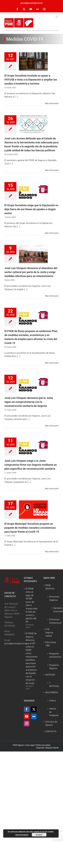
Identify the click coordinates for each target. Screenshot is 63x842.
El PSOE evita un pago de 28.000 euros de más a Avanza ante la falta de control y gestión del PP (32, 605)
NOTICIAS (50, 674)
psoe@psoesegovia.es (32, 3)
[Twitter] (34, 709)
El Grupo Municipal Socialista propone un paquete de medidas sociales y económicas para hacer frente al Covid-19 (30, 527)
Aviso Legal (29, 745)
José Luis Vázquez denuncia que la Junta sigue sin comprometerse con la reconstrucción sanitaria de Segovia (28, 401)
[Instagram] (26, 723)
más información (21, 835)
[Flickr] (34, 716)
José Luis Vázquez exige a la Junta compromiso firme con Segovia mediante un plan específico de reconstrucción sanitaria (30, 464)
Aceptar (39, 834)
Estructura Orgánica (52, 598)
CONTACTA (51, 731)
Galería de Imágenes (52, 712)
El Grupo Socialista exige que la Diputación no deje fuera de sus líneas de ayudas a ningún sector (31, 209)
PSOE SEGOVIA (49, 587)
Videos (52, 700)
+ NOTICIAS (52, 684)
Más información (52, 103)
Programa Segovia (52, 667)
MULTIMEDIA (51, 692)
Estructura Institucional (52, 621)
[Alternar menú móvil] (57, 16)
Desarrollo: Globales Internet (47, 748)
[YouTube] (26, 716)
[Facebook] (26, 709)
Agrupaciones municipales (53, 610)
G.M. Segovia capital (49, 632)
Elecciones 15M (50, 644)
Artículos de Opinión (51, 723)
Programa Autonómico (52, 655)
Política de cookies (43, 745)
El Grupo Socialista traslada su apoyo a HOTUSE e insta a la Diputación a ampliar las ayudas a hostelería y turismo (30, 79)
